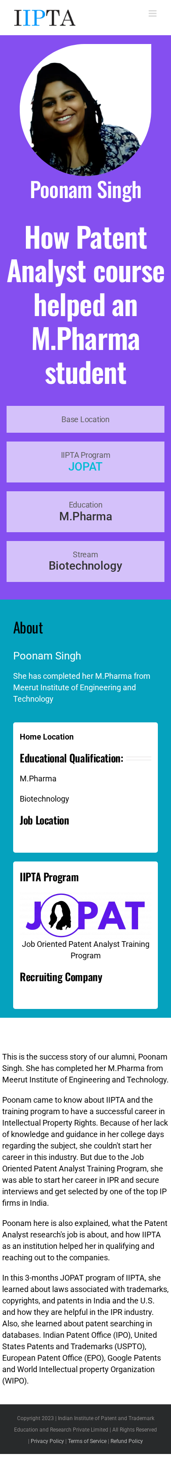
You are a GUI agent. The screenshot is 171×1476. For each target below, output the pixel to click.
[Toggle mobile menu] (153, 13)
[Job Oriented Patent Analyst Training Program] (85, 895)
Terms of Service (87, 1441)
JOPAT (85, 466)
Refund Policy (126, 1441)
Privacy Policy (47, 1441)
